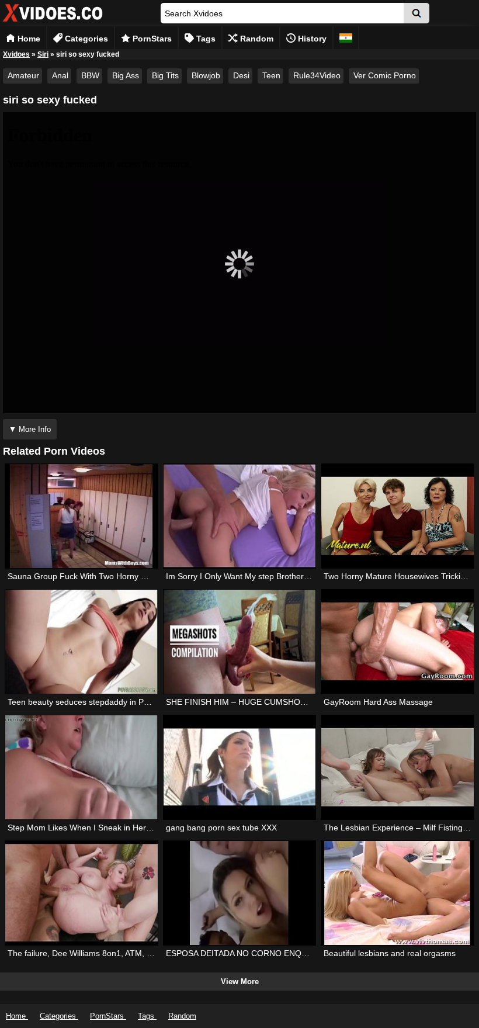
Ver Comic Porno (384, 75)
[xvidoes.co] (52, 22)
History (311, 38)
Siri (42, 54)
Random (255, 38)
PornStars (151, 38)
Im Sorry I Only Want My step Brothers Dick (246, 576)
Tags (205, 38)
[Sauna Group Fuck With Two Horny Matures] (81, 516)
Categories (85, 38)
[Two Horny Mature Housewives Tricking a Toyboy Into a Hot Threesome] (397, 516)
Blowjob (206, 75)
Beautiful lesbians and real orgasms (390, 953)
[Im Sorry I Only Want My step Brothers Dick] (239, 516)
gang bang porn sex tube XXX (221, 827)
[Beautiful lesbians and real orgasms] (397, 893)
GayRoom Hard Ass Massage (378, 702)
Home (27, 38)
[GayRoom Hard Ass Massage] (397, 641)
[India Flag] (346, 37)
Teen (271, 75)
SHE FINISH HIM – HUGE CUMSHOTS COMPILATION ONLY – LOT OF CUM (310, 702)
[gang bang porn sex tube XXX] (239, 767)
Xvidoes (16, 54)
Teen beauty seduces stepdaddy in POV (81, 702)
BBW (90, 75)
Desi (241, 75)
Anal (60, 75)
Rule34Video (317, 75)
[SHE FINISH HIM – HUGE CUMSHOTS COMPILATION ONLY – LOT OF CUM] (239, 641)
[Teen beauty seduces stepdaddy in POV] (81, 641)
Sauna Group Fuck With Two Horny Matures (89, 576)
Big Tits (165, 75)
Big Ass (125, 75)
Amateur (23, 75)
